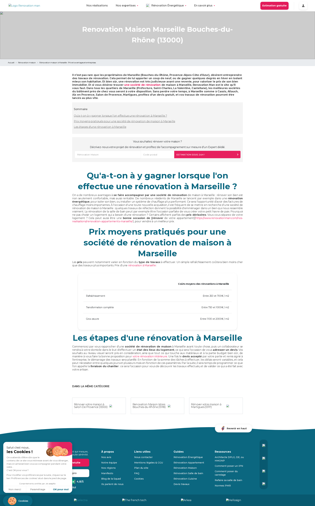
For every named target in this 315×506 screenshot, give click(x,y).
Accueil (11, 62)
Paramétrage (37, 489)
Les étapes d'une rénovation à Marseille (100, 126)
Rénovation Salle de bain (188, 473)
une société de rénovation (142, 84)
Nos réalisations (97, 5)
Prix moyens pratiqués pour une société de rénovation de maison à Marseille (124, 121)
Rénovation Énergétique (167, 5)
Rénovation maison (27, 62)
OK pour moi (61, 489)
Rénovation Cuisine (185, 478)
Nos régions (108, 467)
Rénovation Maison (185, 467)
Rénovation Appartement (189, 462)
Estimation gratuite (274, 5)
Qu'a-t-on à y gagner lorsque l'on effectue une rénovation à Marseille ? (120, 115)
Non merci (15, 489)
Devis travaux (181, 484)
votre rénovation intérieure (150, 356)
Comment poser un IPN (229, 465)
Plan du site (141, 467)
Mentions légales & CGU (148, 462)
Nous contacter (143, 457)
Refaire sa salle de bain (228, 480)
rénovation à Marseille (142, 265)
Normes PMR (223, 485)
